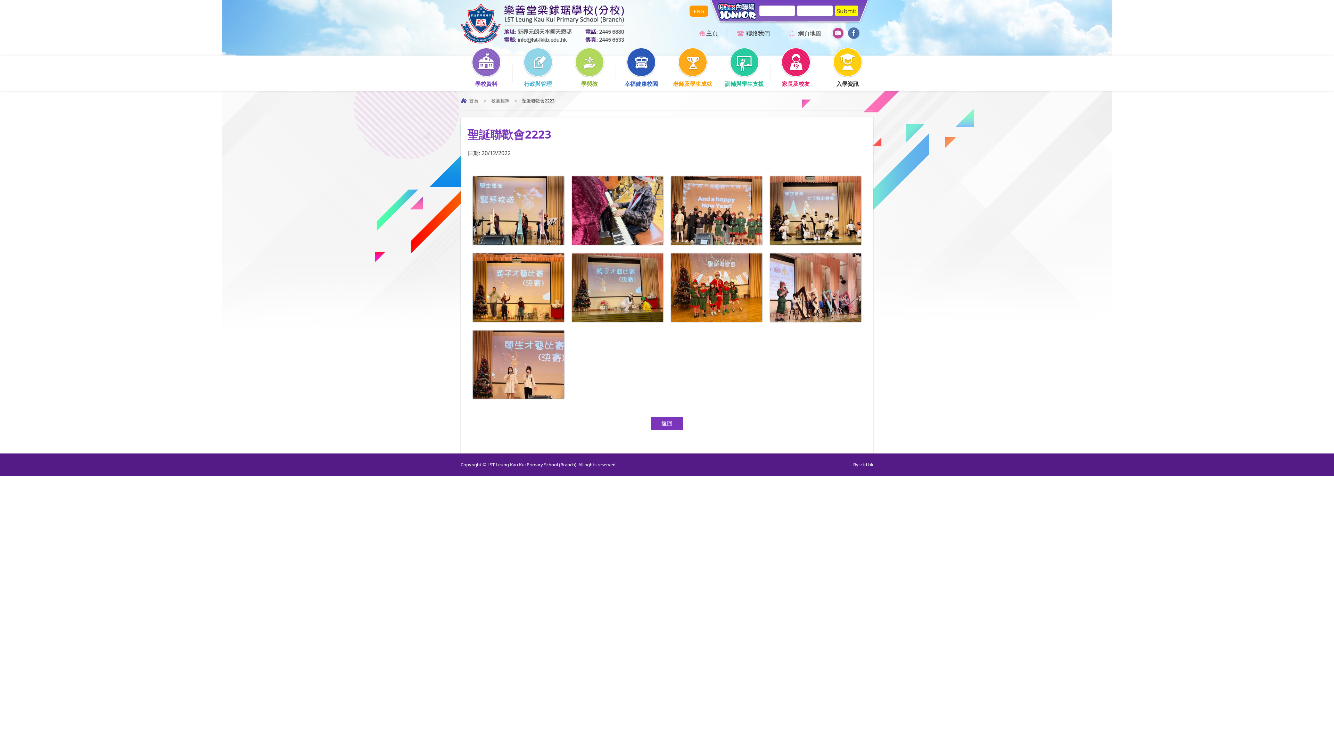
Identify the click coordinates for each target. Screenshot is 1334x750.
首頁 (473, 101)
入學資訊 (848, 84)
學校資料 (486, 84)
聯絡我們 (758, 33)
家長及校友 (796, 84)
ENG (699, 11)
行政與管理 (538, 84)
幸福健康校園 (641, 84)
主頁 (712, 33)
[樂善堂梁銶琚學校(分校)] (542, 41)
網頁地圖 (810, 33)
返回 (667, 423)
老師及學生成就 (692, 84)
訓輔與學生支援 (744, 84)
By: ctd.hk (863, 464)
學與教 (589, 84)
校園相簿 (500, 101)
